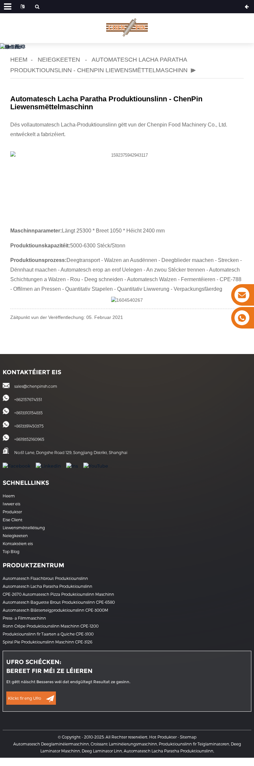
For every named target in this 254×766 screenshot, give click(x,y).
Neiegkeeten (59, 59)
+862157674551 (28, 399)
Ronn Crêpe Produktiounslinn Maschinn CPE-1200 (51, 626)
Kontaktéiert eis (18, 543)
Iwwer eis (11, 503)
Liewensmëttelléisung (24, 527)
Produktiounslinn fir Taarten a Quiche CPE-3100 (48, 634)
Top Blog (11, 551)
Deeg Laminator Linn (102, 750)
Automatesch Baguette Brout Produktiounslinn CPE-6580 (59, 602)
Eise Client (12, 519)
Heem (18, 59)
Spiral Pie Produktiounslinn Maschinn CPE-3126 (47, 641)
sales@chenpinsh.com (35, 386)
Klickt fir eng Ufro (24, 698)
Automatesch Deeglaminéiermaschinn (51, 743)
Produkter (12, 511)
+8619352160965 (29, 439)
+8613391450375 (29, 426)
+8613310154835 (28, 412)
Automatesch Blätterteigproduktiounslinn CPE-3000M (55, 610)
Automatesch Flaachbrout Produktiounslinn (45, 578)
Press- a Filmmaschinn (24, 618)
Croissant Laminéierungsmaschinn (124, 743)
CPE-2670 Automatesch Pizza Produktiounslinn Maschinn (58, 594)
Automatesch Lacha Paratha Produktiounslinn (47, 586)
